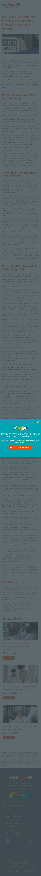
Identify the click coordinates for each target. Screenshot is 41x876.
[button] (38, 422)
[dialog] (20, 438)
